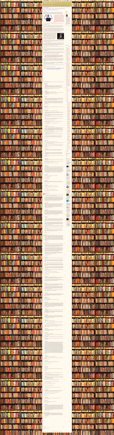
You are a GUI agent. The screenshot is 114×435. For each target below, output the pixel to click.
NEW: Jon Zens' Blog (68, 51)
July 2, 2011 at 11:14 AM (47, 178)
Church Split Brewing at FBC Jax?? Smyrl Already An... (69, 137)
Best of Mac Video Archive (68, 75)
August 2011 (68, 105)
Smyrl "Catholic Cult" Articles (68, 74)
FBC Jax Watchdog (68, 17)
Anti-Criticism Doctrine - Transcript (68, 59)
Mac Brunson (58, 32)
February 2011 (68, 147)
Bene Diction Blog (68, 69)
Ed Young (50, 32)
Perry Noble (52, 32)
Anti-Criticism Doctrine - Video (68, 60)
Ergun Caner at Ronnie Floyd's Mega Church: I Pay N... (68, 123)
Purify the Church (67, 66)
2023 (67, 93)
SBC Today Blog (67, 78)
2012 (67, 100)
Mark (45, 96)
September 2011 (68, 104)
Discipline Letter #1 (68, 71)
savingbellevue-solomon (47, 370)
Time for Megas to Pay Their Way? (70, 207)
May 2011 (68, 145)
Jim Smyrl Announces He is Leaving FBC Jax (69, 141)
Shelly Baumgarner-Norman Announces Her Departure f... (68, 117)
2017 (67, 96)
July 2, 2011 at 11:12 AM (47, 163)
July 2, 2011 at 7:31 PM (47, 232)
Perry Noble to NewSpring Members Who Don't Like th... (68, 139)
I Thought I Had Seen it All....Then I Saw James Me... (69, 109)
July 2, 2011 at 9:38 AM (47, 94)
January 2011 (68, 148)
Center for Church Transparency (67, 56)
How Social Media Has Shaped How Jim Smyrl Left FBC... (68, 108)
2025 (67, 91)
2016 (67, 97)
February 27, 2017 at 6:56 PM (47, 410)
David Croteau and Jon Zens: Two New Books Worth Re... (68, 132)
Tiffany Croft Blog (68, 80)
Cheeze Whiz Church (68, 68)
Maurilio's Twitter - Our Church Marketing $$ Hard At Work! (68, 84)
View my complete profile (68, 25)
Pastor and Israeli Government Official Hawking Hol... (68, 126)
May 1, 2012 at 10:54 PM (47, 395)
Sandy (45, 234)
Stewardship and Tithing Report (68, 55)
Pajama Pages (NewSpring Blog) (68, 64)
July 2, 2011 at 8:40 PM (47, 255)
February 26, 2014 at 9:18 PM (47, 402)
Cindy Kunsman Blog (68, 52)
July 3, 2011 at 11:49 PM (47, 326)
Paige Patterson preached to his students (47, 36)
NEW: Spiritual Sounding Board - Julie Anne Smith (68, 49)
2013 (67, 99)
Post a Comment (45, 417)
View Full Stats (67, 88)
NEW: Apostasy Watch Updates (68, 50)
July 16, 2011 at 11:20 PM (47, 364)
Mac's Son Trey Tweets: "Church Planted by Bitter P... (68, 134)
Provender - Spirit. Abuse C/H (68, 62)
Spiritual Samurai (67, 54)
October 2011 (68, 103)
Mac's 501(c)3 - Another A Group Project (68, 85)
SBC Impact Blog (67, 79)
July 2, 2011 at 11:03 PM (47, 281)
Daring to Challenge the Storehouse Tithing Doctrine (68, 130)
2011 (67, 101)
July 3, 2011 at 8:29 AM (47, 295)
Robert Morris (55, 32)
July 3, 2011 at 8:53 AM (47, 300)
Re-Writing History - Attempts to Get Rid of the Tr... (68, 111)
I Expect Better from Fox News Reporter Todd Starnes (68, 213)
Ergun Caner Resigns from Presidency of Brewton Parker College (68, 181)
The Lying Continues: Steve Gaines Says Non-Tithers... (69, 143)
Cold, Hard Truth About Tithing (68, 77)
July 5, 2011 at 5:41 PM (47, 339)
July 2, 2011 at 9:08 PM (47, 274)
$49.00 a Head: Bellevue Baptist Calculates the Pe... (69, 115)
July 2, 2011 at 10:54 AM (47, 156)
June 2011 (68, 144)
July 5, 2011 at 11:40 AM (47, 330)
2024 (67, 92)
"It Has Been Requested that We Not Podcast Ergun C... (69, 119)
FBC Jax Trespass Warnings (67, 73)
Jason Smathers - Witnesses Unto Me (68, 57)
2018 (67, 95)
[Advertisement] (53, 422)
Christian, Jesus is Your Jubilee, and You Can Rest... (68, 121)
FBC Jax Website (67, 82)
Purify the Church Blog (68, 70)
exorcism (47, 383)
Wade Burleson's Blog (68, 76)
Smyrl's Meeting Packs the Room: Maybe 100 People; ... (69, 128)
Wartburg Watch (67, 65)
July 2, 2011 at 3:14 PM (47, 191)
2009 (67, 150)
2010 (67, 149)
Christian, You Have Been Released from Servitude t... (69, 113)
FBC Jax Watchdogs (49, 3)
